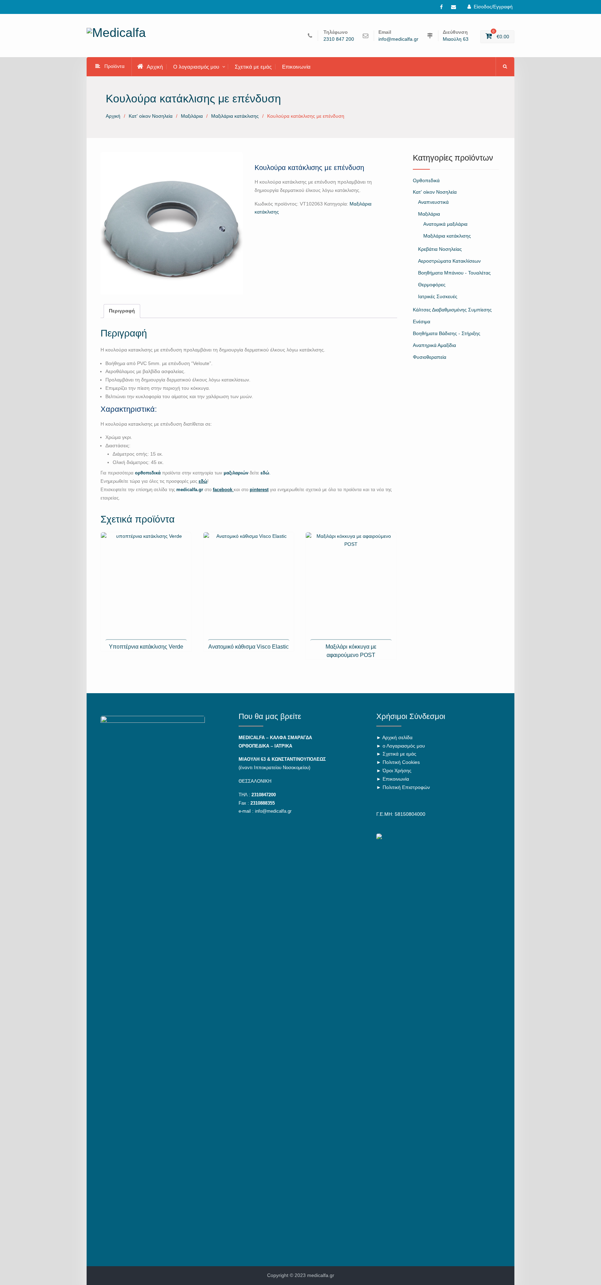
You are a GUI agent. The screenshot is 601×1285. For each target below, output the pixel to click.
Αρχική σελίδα (397, 737)
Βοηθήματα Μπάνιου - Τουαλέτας (454, 273)
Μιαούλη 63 (455, 39)
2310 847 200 (338, 39)
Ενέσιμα (421, 321)
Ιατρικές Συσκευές (437, 296)
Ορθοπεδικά (426, 180)
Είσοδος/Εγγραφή (493, 6)
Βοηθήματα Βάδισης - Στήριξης (446, 333)
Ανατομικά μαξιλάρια (445, 224)
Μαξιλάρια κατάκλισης (235, 116)
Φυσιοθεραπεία (429, 357)
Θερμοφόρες (432, 284)
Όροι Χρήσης (397, 770)
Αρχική (155, 67)
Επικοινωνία (296, 67)
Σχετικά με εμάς (253, 67)
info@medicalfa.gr (398, 39)
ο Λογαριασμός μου (404, 746)
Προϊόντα (114, 66)
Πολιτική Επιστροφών (406, 787)
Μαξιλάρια (192, 116)
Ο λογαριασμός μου (196, 67)
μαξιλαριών (237, 472)
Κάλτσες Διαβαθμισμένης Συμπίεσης (452, 309)
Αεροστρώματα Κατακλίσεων (449, 261)
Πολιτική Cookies (401, 762)
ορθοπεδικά (148, 472)
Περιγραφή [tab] (122, 310)
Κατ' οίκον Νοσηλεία (151, 116)
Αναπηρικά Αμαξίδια (434, 345)
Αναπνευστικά (433, 202)
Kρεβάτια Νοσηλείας (440, 249)
